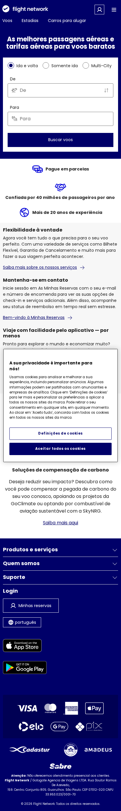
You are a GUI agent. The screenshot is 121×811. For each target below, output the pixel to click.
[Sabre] (60, 766)
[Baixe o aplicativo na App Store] (25, 646)
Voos (7, 20)
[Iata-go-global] (71, 749)
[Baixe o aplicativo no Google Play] (25, 668)
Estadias (30, 20)
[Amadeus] (98, 750)
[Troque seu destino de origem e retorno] (106, 90)
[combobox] (60, 90)
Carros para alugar (67, 20)
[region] (60, 405)
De (13, 79)
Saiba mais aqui (60, 522)
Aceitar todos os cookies (60, 448)
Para (14, 107)
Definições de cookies (60, 433)
